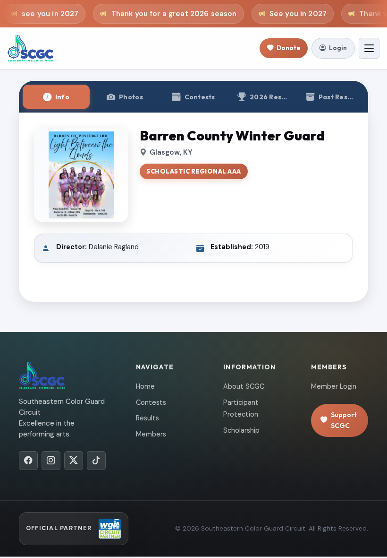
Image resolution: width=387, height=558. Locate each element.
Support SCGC (344, 420)
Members (151, 434)
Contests (151, 402)
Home (145, 386)
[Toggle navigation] (369, 48)
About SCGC (243, 386)
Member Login (333, 386)
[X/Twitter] (73, 460)
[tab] (56, 97)
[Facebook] (28, 460)
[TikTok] (96, 460)
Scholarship (241, 430)
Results (147, 418)
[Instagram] (51, 460)
